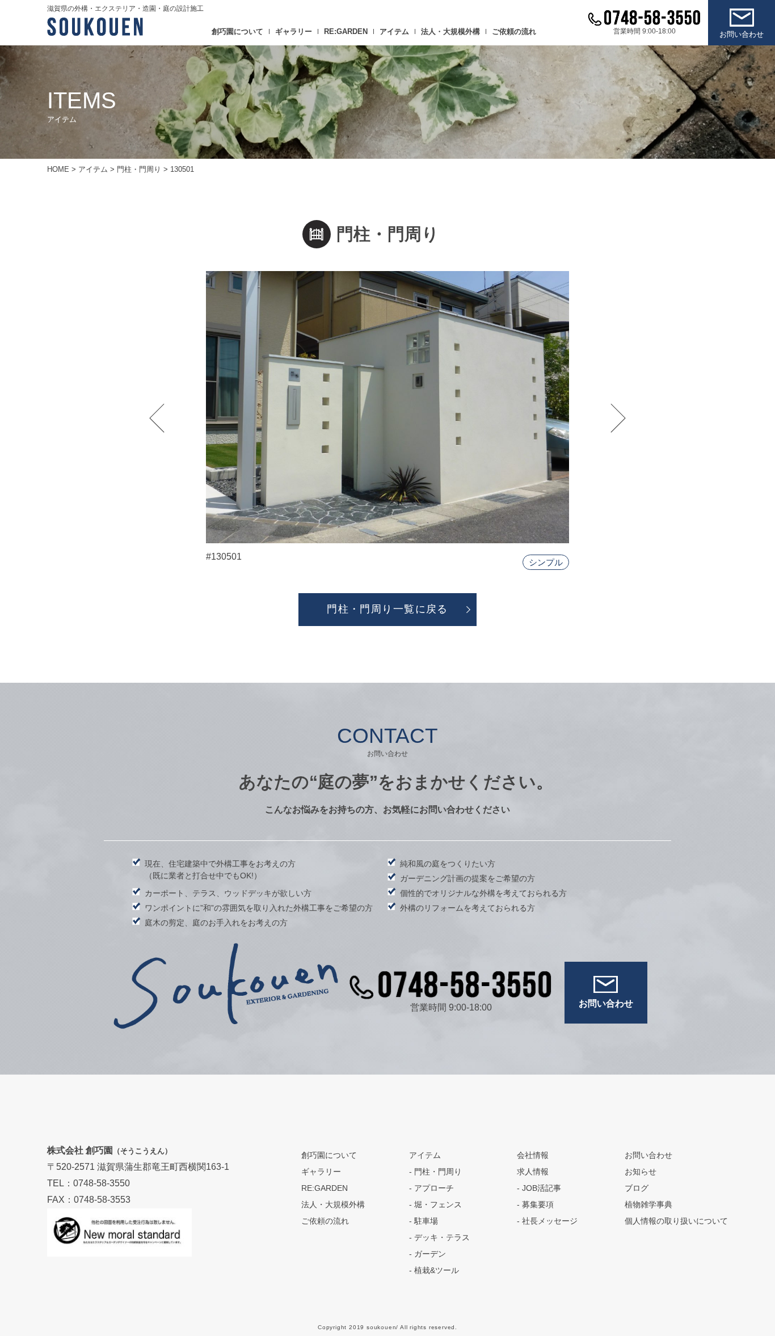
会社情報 (533, 1155)
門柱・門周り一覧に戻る (387, 609)
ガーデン (430, 1254)
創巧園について (237, 31)
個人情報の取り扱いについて (676, 1221)
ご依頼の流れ (514, 31)
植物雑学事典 (648, 1204)
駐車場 (426, 1221)
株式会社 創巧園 (109, 1150)
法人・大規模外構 (450, 31)
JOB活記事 (541, 1188)
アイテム (394, 31)
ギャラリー (293, 31)
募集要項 (538, 1204)
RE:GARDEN (346, 31)
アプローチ (434, 1188)
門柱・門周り (438, 1172)
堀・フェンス (438, 1204)
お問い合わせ (741, 34)
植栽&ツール (436, 1270)
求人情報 (533, 1172)
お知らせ (640, 1172)
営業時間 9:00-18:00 (644, 31)
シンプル (546, 562)
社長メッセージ (550, 1221)
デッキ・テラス (442, 1237)
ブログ (636, 1188)
